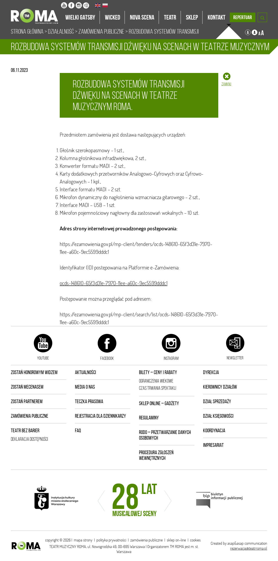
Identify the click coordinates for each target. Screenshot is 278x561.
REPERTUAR (242, 17)
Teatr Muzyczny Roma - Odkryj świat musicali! (36, 12)
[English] (98, 5)
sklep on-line (176, 540)
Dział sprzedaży (217, 401)
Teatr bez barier (25, 430)
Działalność (61, 31)
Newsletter (235, 357)
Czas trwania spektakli (157, 388)
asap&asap (235, 543)
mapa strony (83, 540)
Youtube (43, 358)
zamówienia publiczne (146, 540)
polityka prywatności (111, 540)
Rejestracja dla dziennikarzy (100, 416)
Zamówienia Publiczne (101, 31)
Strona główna (27, 31)
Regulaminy (149, 418)
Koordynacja (214, 430)
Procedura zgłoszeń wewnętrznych (156, 455)
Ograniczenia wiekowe (156, 380)
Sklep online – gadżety (159, 403)
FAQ (78, 430)
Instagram (171, 358)
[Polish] (105, 5)
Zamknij (226, 84)
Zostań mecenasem (27, 387)
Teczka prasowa (89, 401)
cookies (195, 540)
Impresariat (213, 445)
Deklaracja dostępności (29, 439)
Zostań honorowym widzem (34, 372)
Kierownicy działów (220, 387)
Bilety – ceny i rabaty (158, 372)
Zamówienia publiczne (29, 416)
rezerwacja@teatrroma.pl (248, 548)
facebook (107, 358)
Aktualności (85, 372)
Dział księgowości (218, 416)
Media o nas (85, 387)
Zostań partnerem (27, 401)
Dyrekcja (211, 372)
